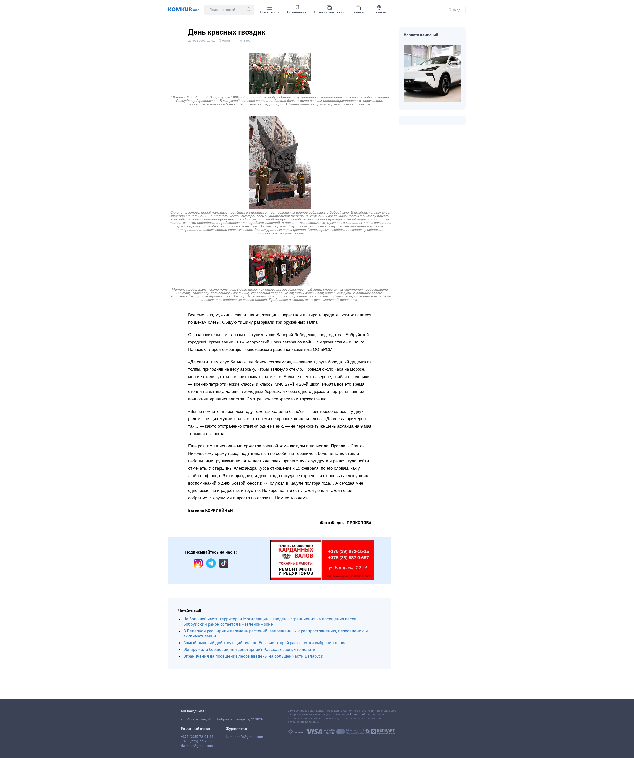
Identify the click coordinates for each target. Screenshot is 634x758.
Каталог (358, 12)
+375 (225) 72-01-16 (197, 737)
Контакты (379, 12)
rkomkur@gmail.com (197, 746)
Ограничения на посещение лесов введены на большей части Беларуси (253, 656)
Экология (227, 40)
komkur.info (358, 714)
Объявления (297, 12)
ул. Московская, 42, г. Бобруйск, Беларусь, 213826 (222, 719)
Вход (456, 10)
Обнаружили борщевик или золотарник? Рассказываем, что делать (249, 649)
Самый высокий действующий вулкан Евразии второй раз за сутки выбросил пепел (265, 642)
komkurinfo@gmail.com (244, 737)
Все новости (270, 12)
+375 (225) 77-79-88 (197, 741)
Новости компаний (329, 12)
